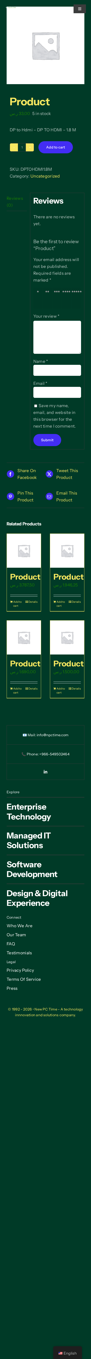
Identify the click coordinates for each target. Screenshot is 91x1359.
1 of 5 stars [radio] (38, 298)
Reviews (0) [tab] (15, 202)
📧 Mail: (30, 735)
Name (40, 361)
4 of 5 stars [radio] (67, 298)
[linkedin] (45, 771)
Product (25, 577)
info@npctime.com (53, 735)
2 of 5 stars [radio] (48, 298)
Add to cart (55, 147)
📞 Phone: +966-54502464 (45, 754)
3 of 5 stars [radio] (58, 298)
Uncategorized (45, 176)
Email (40, 383)
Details (33, 601)
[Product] (24, 551)
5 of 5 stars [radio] (77, 298)
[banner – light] (11, 8)
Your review (46, 316)
